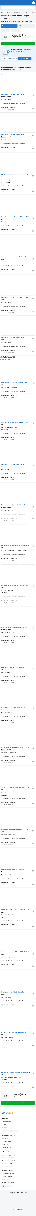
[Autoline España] (11, 2)
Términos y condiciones (8, 1155)
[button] (33, 2)
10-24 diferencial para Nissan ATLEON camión (15, 910)
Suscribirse (26, 58)
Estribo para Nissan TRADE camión (12, 869)
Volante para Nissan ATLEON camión (13, 707)
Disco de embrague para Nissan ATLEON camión (16, 382)
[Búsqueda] (33, 8)
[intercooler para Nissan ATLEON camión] (18, 1020)
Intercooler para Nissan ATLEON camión (14, 1032)
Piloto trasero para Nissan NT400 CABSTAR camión (17, 829)
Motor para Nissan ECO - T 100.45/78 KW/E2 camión (17, 297)
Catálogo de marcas (7, 1166)
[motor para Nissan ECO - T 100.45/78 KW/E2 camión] (18, 286)
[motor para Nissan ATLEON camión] (18, 83)
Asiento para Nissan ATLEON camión (13, 667)
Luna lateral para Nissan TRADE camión (14, 627)
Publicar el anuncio (18, 43)
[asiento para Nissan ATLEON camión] (18, 656)
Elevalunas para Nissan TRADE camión (13, 505)
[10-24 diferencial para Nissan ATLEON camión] (18, 898)
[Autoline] (2, 12)
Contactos (5, 1127)
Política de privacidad (8, 1158)
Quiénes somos (6, 1121)
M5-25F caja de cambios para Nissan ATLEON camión (18, 175)
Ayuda (4, 1124)
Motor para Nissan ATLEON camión (12, 94)
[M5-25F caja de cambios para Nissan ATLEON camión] (18, 163)
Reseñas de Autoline (7, 1164)
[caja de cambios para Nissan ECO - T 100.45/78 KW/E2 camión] (18, 940)
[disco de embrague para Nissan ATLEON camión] (18, 371)
